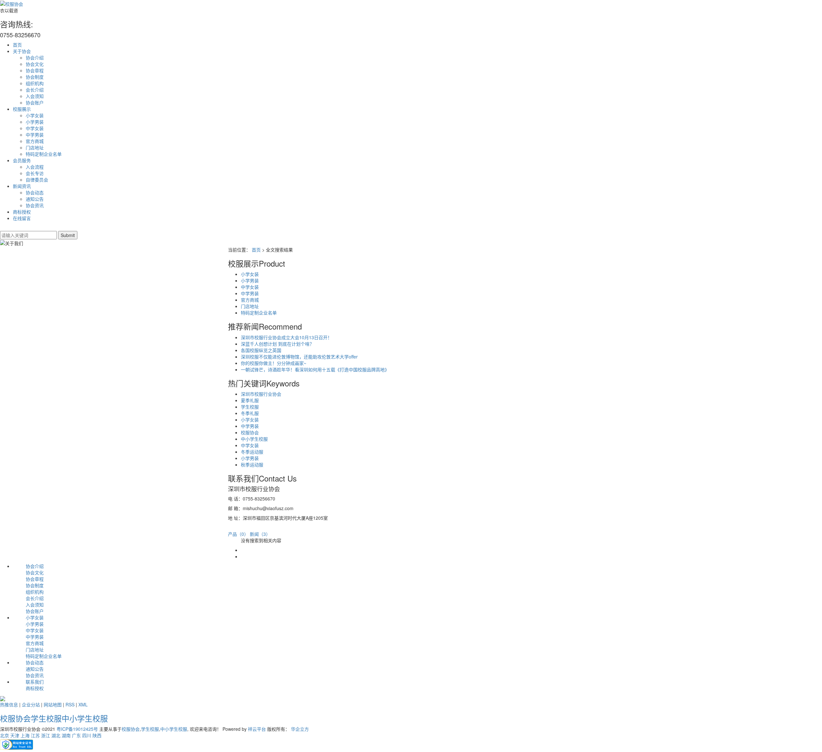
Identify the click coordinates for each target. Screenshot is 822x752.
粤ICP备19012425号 (77, 729)
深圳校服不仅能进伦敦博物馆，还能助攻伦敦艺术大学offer (299, 356)
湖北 (55, 735)
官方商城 (35, 141)
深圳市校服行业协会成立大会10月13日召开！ (286, 337)
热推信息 (9, 704)
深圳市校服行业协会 (261, 394)
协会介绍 (35, 57)
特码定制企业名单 (44, 154)
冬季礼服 (250, 413)
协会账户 (35, 102)
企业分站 (31, 704)
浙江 (45, 735)
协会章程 (35, 70)
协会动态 (35, 192)
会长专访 (35, 173)
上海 (25, 735)
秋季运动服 (252, 464)
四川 (86, 735)
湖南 (66, 735)
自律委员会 (37, 179)
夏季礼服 (250, 400)
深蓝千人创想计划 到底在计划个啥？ (277, 344)
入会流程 (35, 167)
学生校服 (250, 406)
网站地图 (53, 704)
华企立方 (300, 729)
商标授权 (22, 211)
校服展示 (22, 109)
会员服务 (22, 160)
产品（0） (238, 534)
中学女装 (35, 128)
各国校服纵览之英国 (261, 350)
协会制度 (35, 77)
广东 (76, 735)
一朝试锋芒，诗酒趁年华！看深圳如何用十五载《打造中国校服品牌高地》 (315, 369)
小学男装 (35, 122)
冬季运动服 (252, 451)
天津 (14, 735)
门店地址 (35, 147)
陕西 (96, 735)
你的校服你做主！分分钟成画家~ (273, 363)
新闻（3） (260, 534)
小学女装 (35, 115)
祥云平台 (257, 729)
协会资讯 (35, 205)
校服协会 (250, 432)
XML (83, 704)
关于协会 (22, 51)
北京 (4, 735)
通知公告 (35, 199)
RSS (70, 704)
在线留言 (22, 218)
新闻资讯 (22, 186)
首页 (17, 44)
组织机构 (35, 83)
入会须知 (35, 96)
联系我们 (35, 681)
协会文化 (35, 64)
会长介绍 (35, 89)
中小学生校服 (254, 439)
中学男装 (35, 134)
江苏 (35, 735)
